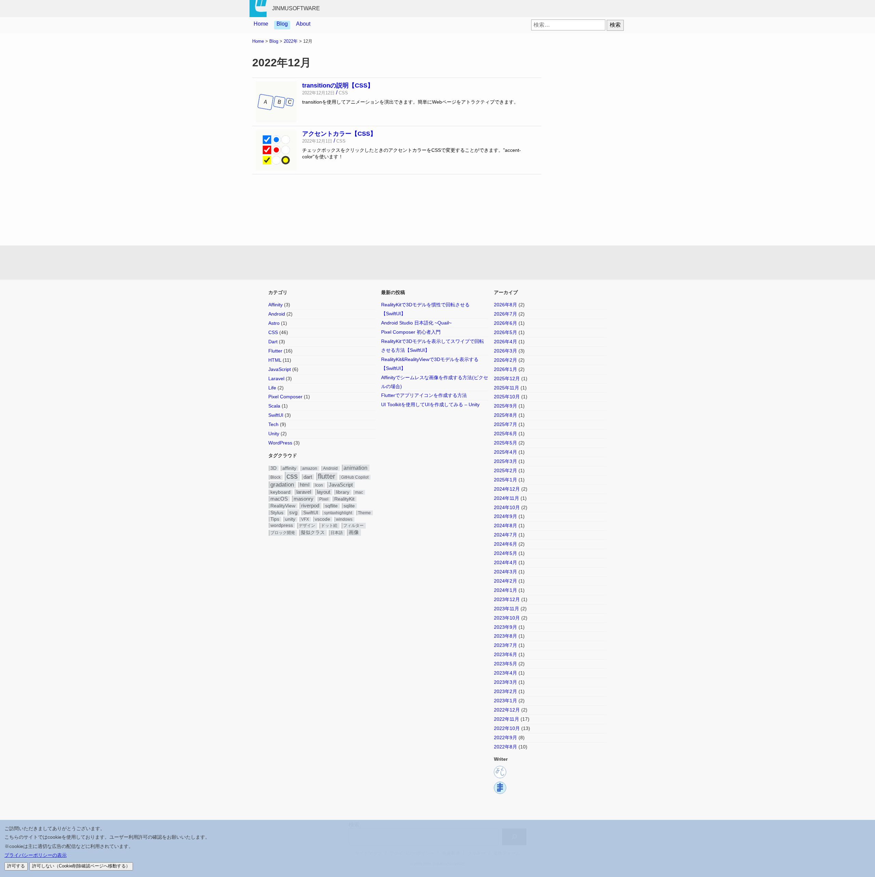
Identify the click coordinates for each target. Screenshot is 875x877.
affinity (289, 468)
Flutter (275, 351)
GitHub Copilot (354, 477)
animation (355, 468)
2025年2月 (505, 470)
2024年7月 (505, 534)
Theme (364, 512)
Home (261, 24)
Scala (274, 406)
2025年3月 (505, 461)
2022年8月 (505, 746)
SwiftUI (275, 415)
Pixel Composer (285, 396)
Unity (273, 433)
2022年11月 (506, 719)
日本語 (337, 532)
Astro (274, 323)
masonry (303, 499)
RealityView (282, 505)
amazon (309, 468)
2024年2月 (505, 581)
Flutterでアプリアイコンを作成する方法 (424, 395)
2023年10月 (507, 618)
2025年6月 (505, 433)
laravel (303, 492)
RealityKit (344, 499)
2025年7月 (505, 424)
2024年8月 (505, 525)
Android (276, 314)
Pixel (323, 499)
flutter (326, 476)
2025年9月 (505, 406)
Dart (273, 341)
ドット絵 (329, 525)
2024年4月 (505, 562)
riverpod (310, 505)
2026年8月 (505, 304)
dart (308, 477)
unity (290, 519)
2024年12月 (507, 489)
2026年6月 (505, 323)
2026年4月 (505, 341)
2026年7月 (505, 314)
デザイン (307, 525)
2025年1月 (505, 479)
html (304, 485)
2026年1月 (505, 369)
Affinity (275, 304)
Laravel (276, 378)
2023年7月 (505, 645)
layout (323, 492)
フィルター (353, 525)
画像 (354, 532)
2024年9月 (505, 516)
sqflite (331, 505)
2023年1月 (505, 700)
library (342, 492)
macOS (279, 499)
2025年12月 (507, 378)
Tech (273, 424)
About (303, 24)
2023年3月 (505, 682)
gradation (282, 484)
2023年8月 (505, 636)
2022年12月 (507, 710)
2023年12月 (507, 599)
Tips (274, 519)
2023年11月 (506, 608)
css (292, 476)
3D (273, 468)
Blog (282, 24)
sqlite (349, 505)
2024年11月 (506, 498)
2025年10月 (507, 396)
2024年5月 (505, 553)
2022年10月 (507, 728)
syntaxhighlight (338, 512)
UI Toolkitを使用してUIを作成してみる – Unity (430, 404)
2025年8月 (505, 415)
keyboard (280, 492)
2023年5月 (505, 663)
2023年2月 (505, 691)
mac (359, 492)
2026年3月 (505, 351)
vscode (322, 519)
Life (272, 387)
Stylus (276, 512)
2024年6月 (505, 544)
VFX (305, 519)
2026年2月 (505, 360)
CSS (273, 332)
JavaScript (279, 369)
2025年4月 (505, 452)
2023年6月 (505, 654)
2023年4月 (505, 673)
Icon (319, 485)
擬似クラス (313, 532)
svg (293, 512)
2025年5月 (505, 443)
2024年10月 (507, 507)
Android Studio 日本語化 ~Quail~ (416, 322)
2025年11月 (506, 387)
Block (275, 477)
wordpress (281, 525)
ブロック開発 (282, 532)
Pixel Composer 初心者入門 (411, 332)
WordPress (280, 443)
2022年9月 (505, 737)
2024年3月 (505, 571)
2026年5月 (505, 332)
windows (344, 519)
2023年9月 (505, 627)
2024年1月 (505, 590)
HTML (274, 360)
